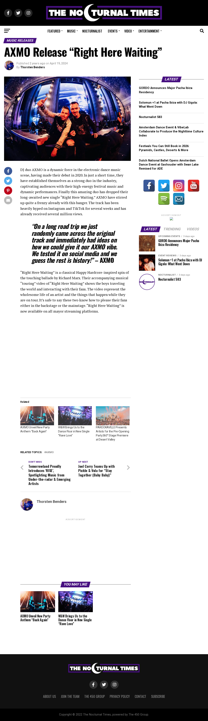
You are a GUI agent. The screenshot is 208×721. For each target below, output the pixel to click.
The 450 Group (94, 696)
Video (128, 31)
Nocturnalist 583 (150, 117)
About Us (49, 696)
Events (113, 31)
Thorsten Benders (32, 67)
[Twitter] (164, 186)
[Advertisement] (75, 549)
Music (71, 31)
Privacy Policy (120, 696)
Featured (54, 31)
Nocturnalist (92, 31)
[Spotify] (164, 199)
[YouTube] (193, 186)
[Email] (179, 199)
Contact (140, 696)
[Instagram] (179, 186)
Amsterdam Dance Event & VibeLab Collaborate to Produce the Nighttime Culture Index (171, 131)
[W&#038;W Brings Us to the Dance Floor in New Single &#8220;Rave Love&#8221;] (75, 415)
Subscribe (158, 696)
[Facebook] (149, 186)
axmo (50, 452)
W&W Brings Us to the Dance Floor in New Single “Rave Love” (73, 431)
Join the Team (70, 696)
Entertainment (149, 31)
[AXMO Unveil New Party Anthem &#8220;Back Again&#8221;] (37, 415)
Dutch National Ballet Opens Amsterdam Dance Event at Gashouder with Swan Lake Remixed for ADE (169, 164)
